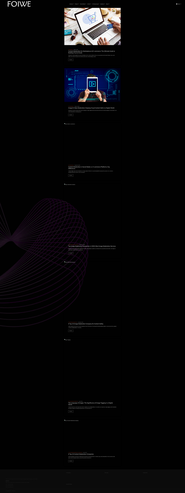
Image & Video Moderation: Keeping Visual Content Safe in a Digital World (91, 108)
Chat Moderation (70, 49)
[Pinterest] (73, 486)
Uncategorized (80, 452)
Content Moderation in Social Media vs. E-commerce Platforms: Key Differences (89, 167)
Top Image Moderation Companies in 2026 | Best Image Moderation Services (92, 246)
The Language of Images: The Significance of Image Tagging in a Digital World (90, 403)
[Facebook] (67, 486)
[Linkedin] (69, 486)
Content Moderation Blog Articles (72, 322)
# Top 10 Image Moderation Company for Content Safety (85, 324)
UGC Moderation (76, 244)
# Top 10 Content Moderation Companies (81, 454)
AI (68, 401)
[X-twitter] (71, 486)
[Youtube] (75, 486)
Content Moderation (71, 106)
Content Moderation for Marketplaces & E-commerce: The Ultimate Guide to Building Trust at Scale (91, 52)
